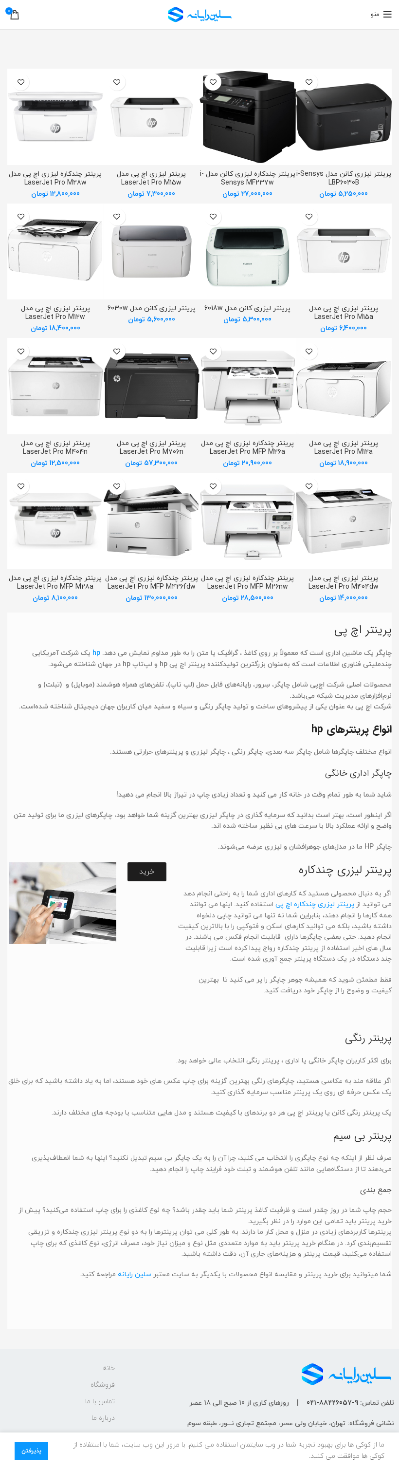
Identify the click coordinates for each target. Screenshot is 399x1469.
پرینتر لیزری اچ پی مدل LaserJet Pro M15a (343, 313)
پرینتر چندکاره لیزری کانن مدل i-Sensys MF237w (247, 178)
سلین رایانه (134, 1274)
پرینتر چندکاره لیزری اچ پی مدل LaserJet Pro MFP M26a (247, 448)
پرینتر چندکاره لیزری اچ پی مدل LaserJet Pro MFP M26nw (247, 583)
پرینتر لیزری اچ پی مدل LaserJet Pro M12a (343, 448)
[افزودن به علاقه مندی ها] (309, 82)
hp (96, 653)
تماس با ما (100, 1401)
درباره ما (103, 1418)
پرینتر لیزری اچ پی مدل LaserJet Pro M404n (55, 448)
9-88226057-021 (332, 1403)
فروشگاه (103, 1385)
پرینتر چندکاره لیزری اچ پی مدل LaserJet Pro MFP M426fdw (151, 583)
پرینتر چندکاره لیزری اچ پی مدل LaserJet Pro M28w (55, 178)
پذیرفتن (31, 1451)
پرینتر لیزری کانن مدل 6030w (152, 308)
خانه (109, 1368)
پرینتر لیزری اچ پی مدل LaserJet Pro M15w (151, 178)
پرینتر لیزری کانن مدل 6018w (247, 308)
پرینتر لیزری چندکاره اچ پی (314, 904)
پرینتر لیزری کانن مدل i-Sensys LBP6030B (343, 178)
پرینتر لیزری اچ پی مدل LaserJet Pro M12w (55, 313)
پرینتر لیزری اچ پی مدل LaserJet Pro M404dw (343, 583)
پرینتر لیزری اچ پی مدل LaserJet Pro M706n (151, 448)
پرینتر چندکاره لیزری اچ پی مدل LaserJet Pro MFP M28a (55, 583)
